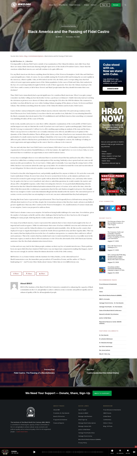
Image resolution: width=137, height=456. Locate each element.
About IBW (56, 410)
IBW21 (60, 37)
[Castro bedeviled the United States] (102, 372)
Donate (104, 151)
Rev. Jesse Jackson (104, 350)
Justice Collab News (105, 318)
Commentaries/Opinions (68, 26)
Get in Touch (82, 410)
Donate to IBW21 (83, 413)
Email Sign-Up (82, 419)
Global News (107, 416)
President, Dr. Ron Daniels (61, 413)
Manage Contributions (85, 416)
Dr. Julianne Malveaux (106, 339)
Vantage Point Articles (85, 436)
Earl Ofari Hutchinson (105, 346)
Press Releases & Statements (108, 284)
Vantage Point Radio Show (86, 433)
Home (21, 56)
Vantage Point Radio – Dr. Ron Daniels (110, 307)
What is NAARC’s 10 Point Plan (111, 156)
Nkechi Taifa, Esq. (104, 354)
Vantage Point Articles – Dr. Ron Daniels (111, 303)
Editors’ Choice (107, 423)
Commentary (107, 419)
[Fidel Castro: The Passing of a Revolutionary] (34, 372)
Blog (25, 56)
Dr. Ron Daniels (103, 335)
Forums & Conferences (109, 158)
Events (101, 288)
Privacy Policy (82, 443)
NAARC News (106, 161)
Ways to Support (102, 393)
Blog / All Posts (107, 426)
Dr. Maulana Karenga (105, 342)
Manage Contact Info (84, 426)
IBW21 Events (107, 413)
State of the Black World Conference (110, 310)
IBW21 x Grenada (104, 299)
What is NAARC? (107, 154)
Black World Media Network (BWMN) (110, 295)
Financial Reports (58, 423)
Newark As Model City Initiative (109, 314)
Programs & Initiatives (60, 419)
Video (101, 291)
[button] (34, 452)
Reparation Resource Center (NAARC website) (110, 322)
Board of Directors (59, 416)
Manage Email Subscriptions (87, 423)
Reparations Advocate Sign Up (111, 163)
